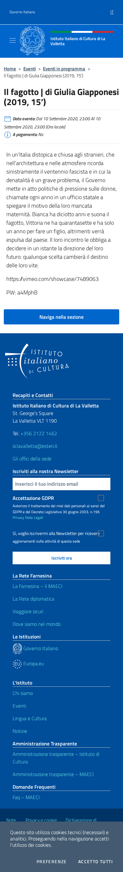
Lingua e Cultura (30, 718)
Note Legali (34, 517)
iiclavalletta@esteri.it (35, 446)
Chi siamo (23, 693)
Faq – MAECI (26, 797)
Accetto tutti (95, 861)
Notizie (20, 731)
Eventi (29, 68)
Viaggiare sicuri (28, 611)
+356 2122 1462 (38, 433)
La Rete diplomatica (33, 598)
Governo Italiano (22, 12)
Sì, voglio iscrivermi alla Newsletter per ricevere (56, 533)
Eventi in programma (64, 68)
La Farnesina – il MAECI (37, 586)
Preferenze (52, 861)
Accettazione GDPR (33, 498)
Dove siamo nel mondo (37, 624)
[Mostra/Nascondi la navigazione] (12, 40)
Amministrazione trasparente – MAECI (53, 774)
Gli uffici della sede (32, 458)
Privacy (18, 517)
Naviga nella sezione (61, 317)
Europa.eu (33, 663)
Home (10, 68)
